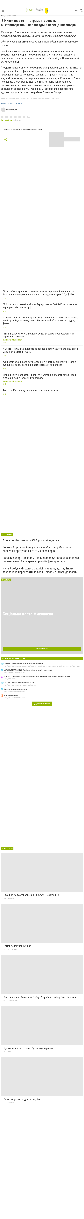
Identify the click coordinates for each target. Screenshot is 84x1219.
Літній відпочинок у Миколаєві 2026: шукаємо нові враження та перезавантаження (38, 335)
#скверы (19, 103)
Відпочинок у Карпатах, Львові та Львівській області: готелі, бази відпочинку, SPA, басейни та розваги (39, 376)
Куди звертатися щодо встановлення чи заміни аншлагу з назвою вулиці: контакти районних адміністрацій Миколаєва (39, 363)
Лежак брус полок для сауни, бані (22, 1099)
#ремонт (4, 103)
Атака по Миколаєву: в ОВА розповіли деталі (31, 540)
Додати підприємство (42, 704)
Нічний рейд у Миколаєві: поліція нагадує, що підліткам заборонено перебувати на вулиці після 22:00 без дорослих (40, 570)
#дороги (11, 103)
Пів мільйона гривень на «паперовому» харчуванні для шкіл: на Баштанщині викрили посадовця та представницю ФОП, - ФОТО (38, 293)
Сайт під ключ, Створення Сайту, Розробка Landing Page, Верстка (40, 997)
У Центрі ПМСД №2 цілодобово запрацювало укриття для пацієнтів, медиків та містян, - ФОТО (40, 350)
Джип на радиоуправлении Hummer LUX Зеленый (31, 895)
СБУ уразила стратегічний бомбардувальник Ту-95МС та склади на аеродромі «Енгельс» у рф (40, 306)
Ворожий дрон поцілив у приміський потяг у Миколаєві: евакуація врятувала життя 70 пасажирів (38, 549)
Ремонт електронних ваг (17, 945)
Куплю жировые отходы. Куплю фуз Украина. (29, 1048)
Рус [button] (76, 11)
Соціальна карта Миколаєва (28, 614)
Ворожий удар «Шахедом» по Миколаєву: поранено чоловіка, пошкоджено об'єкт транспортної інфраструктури (41, 559)
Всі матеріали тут (42, 649)
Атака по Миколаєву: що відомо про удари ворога (30, 390)
